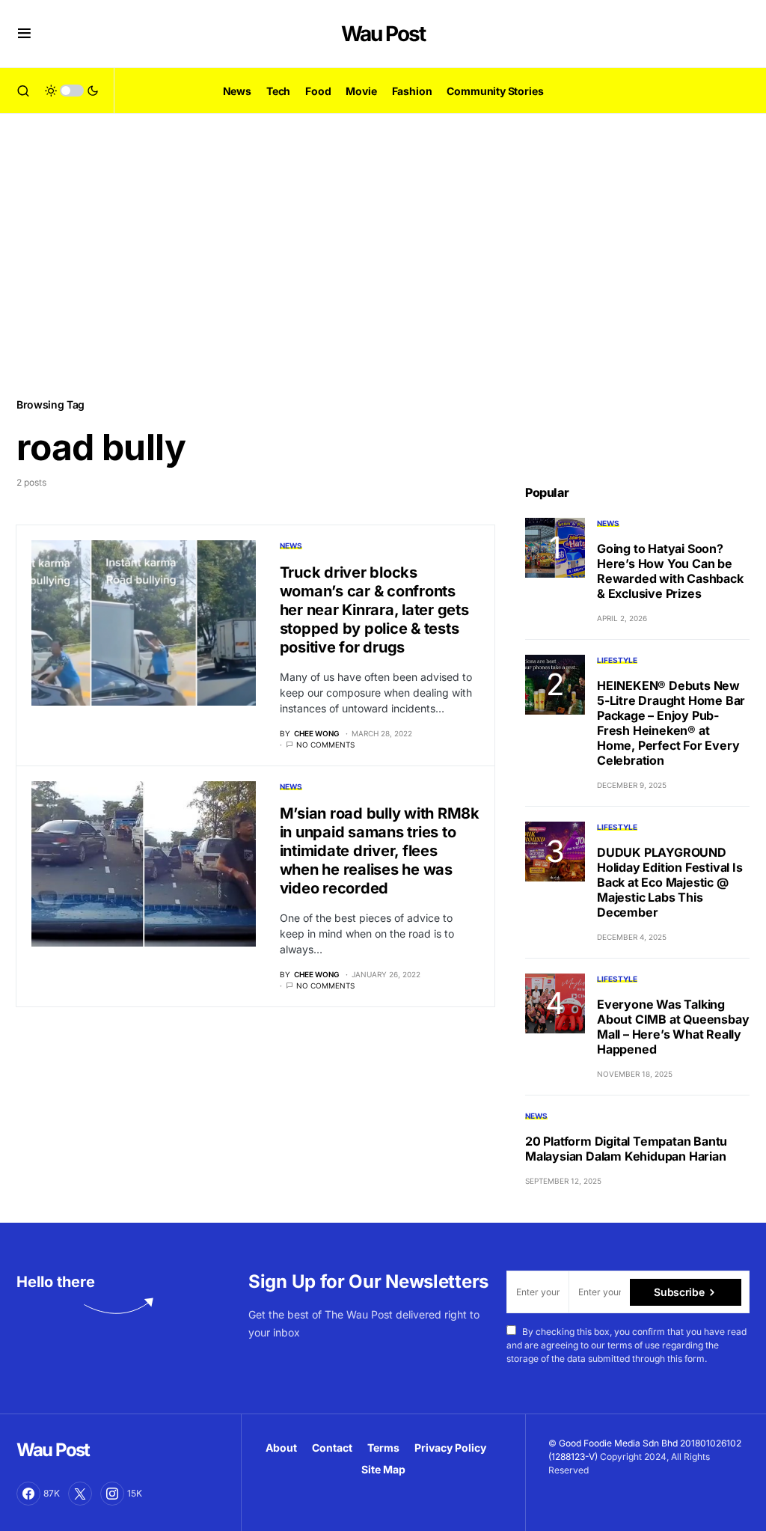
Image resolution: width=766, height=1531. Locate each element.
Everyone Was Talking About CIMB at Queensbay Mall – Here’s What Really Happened (673, 1027)
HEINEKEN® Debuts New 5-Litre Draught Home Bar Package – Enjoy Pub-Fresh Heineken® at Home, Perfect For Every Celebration (671, 723)
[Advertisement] (383, 254)
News (291, 545)
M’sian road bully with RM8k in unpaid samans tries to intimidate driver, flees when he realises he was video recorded (379, 850)
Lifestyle (617, 660)
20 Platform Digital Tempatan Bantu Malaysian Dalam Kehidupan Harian (626, 1149)
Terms (383, 1447)
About (281, 1447)
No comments (325, 744)
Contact (332, 1447)
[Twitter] (80, 1494)
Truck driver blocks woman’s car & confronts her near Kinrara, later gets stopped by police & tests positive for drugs (374, 609)
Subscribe (679, 1292)
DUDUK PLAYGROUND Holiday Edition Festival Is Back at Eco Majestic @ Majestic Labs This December (670, 882)
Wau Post (382, 33)
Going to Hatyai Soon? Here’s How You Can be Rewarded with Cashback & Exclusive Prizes (670, 571)
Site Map (383, 1469)
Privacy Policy (450, 1447)
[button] (24, 34)
